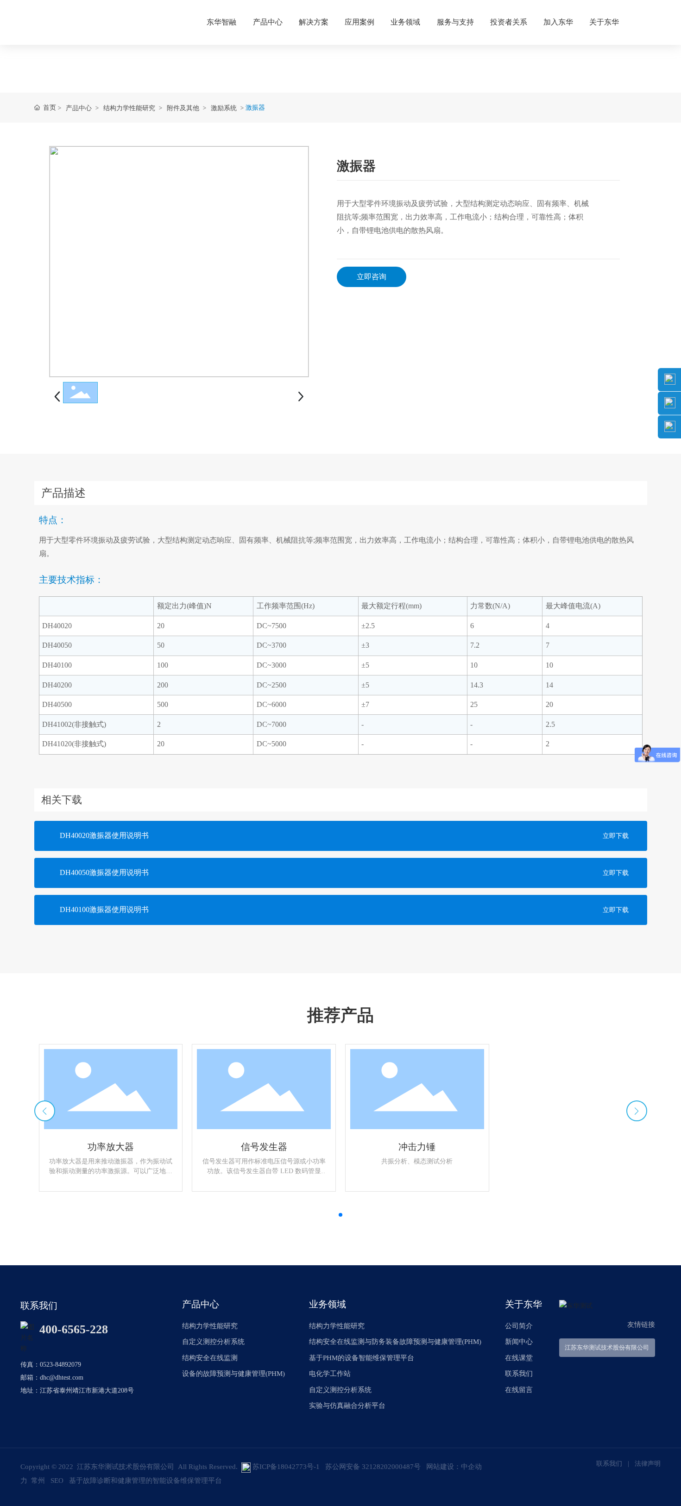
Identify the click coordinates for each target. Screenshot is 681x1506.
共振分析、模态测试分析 (417, 1161)
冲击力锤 (416, 1147)
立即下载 (616, 835)
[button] (340, 1215)
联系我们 (609, 1463)
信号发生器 (264, 1147)
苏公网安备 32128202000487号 (373, 1466)
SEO (56, 1480)
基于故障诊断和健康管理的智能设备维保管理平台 (145, 1480)
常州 (38, 1480)
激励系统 (224, 108)
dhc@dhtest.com (61, 1377)
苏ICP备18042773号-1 (286, 1466)
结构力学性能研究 (129, 108)
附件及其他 (183, 108)
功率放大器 (111, 1147)
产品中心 (79, 108)
